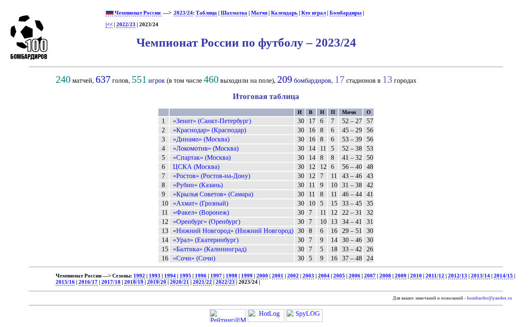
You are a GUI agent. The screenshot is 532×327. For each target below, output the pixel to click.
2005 (339, 276)
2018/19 (133, 282)
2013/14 (480, 276)
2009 (400, 276)
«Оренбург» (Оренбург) (206, 221)
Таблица (206, 13)
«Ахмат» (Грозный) (200, 203)
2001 (277, 276)
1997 (216, 276)
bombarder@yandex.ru (489, 298)
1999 (247, 276)
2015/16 (65, 282)
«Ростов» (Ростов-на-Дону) (211, 175)
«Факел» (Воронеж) (201, 212)
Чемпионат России (137, 13)
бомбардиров (312, 80)
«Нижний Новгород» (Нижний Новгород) (233, 230)
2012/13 (457, 276)
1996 (201, 276)
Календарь (284, 13)
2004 (324, 276)
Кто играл (313, 13)
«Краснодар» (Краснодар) (209, 130)
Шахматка (234, 13)
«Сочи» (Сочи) (194, 258)
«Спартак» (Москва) (202, 157)
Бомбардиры (346, 13)
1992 (139, 276)
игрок (156, 80)
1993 (154, 276)
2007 (370, 276)
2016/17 (88, 282)
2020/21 (179, 282)
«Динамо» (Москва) (201, 139)
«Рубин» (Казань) (198, 184)
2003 (308, 276)
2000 (262, 276)
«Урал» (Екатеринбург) (206, 239)
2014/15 (503, 276)
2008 (385, 276)
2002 (293, 276)
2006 (354, 276)
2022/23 (125, 24)
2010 (416, 276)
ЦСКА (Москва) (196, 166)
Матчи (259, 13)
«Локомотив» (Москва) (206, 148)
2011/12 (435, 276)
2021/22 (202, 282)
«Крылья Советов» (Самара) (213, 194)
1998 (231, 276)
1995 (185, 276)
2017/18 (111, 282)
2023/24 (183, 13)
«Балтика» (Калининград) (209, 249)
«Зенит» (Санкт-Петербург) (212, 120)
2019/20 (156, 282)
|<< (109, 24)
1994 (170, 276)
